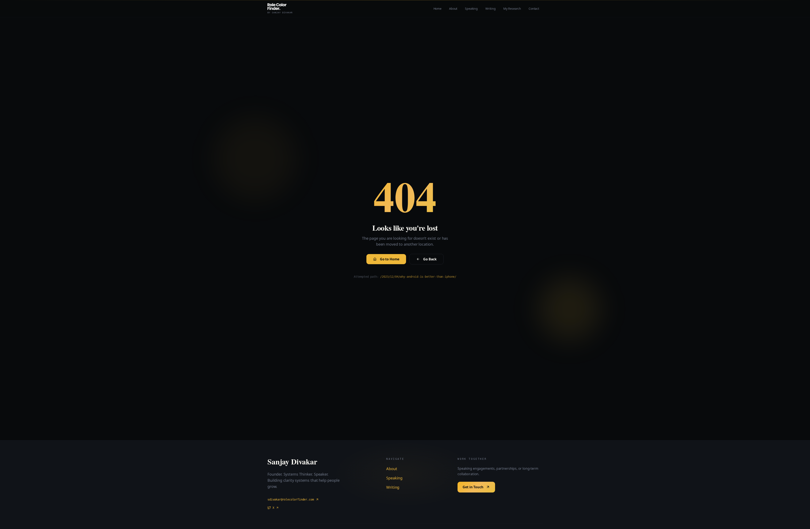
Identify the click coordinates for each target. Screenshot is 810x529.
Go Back (430, 259)
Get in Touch (473, 487)
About (391, 468)
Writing (392, 487)
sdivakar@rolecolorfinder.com (290, 499)
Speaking (394, 477)
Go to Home (389, 259)
